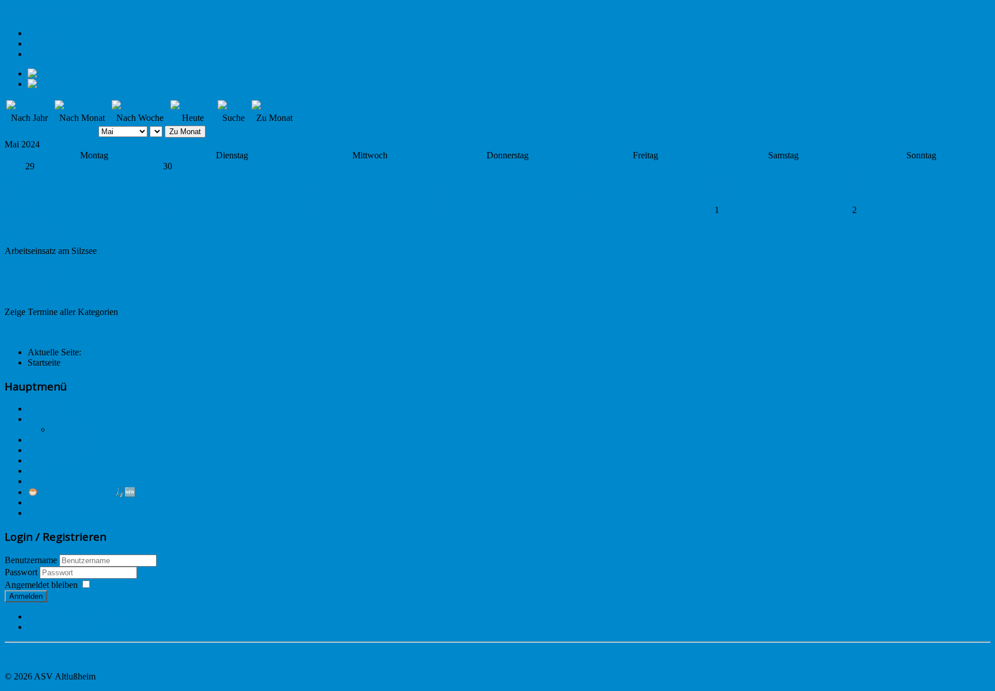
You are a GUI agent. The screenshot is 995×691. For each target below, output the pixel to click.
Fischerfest (24, 291)
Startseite (44, 408)
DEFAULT (26, 221)
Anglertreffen (29, 270)
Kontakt (42, 43)
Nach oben (24, 657)
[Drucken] (48, 73)
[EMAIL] (47, 84)
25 (719, 199)
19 (9, 177)
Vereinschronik (55, 460)
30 (443, 210)
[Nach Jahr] (29, 105)
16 (443, 188)
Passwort (22, 572)
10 (581, 177)
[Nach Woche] (140, 105)
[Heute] (192, 105)
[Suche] (233, 105)
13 (30, 188)
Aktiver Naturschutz (64, 481)
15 (305, 188)
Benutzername (31, 560)
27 (30, 210)
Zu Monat (185, 131)
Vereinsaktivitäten (60, 440)
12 (856, 177)
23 (443, 199)
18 (9, 166)
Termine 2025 (53, 419)
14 (167, 188)
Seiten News (51, 54)
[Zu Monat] (274, 105)
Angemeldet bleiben (41, 585)
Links (38, 513)
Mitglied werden (58, 450)
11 (719, 177)
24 (581, 199)
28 (167, 210)
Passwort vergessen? (65, 627)
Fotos (38, 471)
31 (581, 210)
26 (856, 199)
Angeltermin (27, 281)
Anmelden (26, 596)
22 (305, 199)
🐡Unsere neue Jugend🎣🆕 (82, 492)
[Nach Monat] (82, 105)
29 (305, 210)
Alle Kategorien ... (38, 301)
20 (9, 188)
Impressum (47, 33)
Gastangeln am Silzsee (68, 502)
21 (9, 199)
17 (581, 188)
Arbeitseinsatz (30, 231)
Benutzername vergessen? (75, 616)
